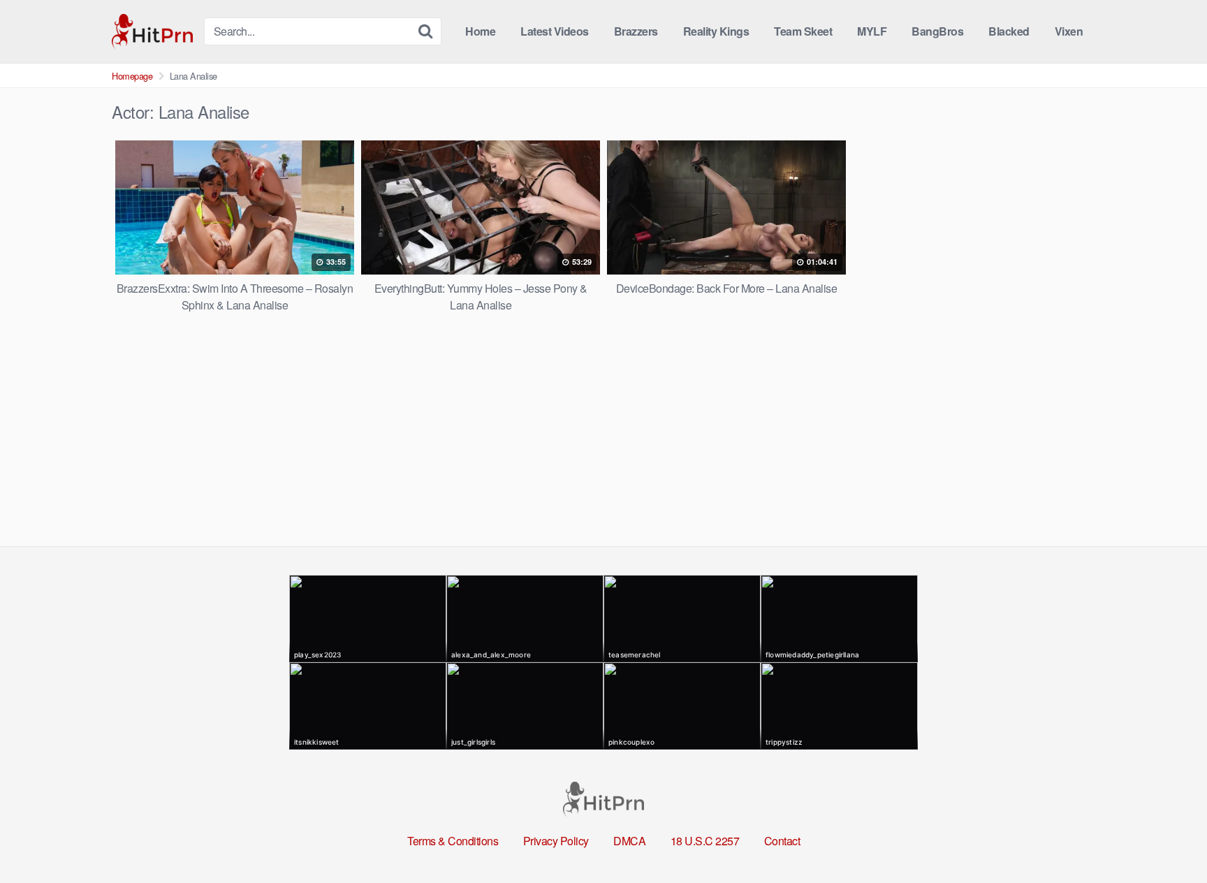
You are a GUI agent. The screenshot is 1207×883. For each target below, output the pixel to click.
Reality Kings (716, 31)
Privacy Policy (556, 841)
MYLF (871, 31)
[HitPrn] (152, 32)
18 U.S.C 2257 (705, 841)
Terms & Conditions (452, 841)
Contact (782, 841)
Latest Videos (554, 31)
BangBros (937, 31)
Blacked (1009, 31)
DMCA (629, 841)
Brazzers (636, 31)
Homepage (132, 75)
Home (480, 31)
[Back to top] (1168, 838)
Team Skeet (803, 31)
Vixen (1069, 31)
